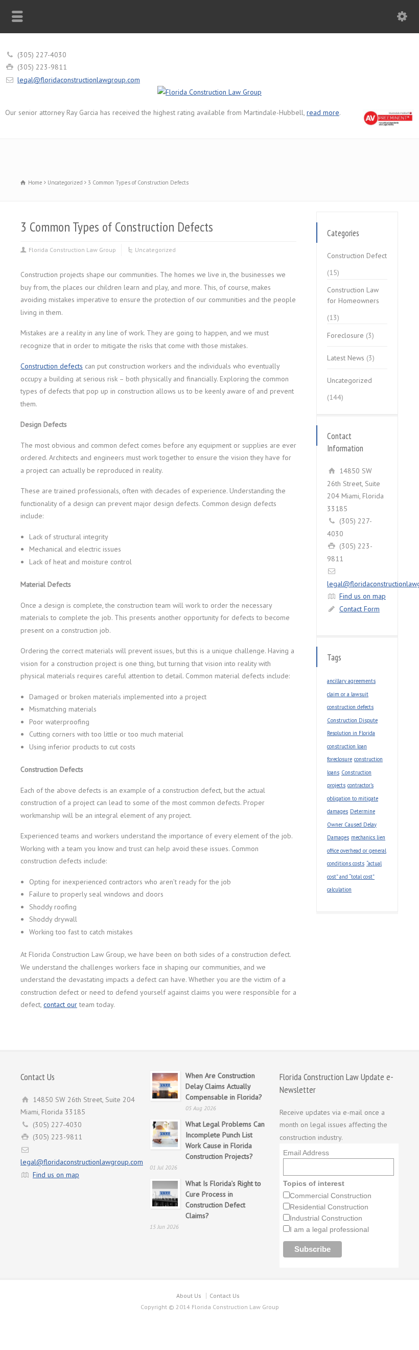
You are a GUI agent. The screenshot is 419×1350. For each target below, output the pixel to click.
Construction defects (51, 366)
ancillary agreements (351, 680)
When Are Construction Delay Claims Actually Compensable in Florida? (223, 1086)
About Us (188, 1295)
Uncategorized (155, 250)
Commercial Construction (330, 1196)
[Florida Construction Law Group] (209, 92)
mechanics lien (368, 837)
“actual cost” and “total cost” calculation (354, 876)
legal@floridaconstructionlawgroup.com (78, 79)
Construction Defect (357, 255)
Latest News (345, 357)
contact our (60, 1004)
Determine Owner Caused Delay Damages (352, 824)
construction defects (350, 707)
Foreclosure (345, 335)
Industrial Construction (326, 1218)
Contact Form (359, 608)
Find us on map (362, 596)
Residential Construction (329, 1207)
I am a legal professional (329, 1229)
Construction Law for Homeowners (353, 295)
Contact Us (225, 1295)
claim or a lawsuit (347, 694)
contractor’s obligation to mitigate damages (352, 798)
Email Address (306, 1153)
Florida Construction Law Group (72, 250)
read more (323, 112)
